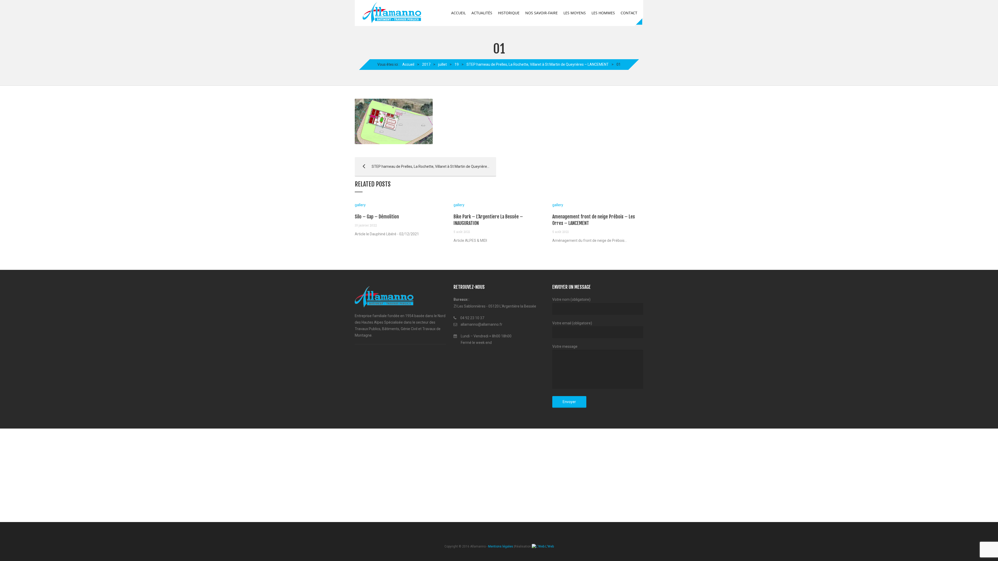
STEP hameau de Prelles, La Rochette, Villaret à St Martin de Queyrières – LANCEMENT (538, 64)
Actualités (481, 12)
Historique (509, 12)
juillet (442, 64)
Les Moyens (574, 12)
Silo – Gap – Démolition (377, 216)
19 (457, 64)
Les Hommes (603, 12)
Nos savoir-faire (541, 12)
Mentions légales (500, 546)
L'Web (549, 546)
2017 (426, 64)
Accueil (458, 12)
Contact (629, 12)
